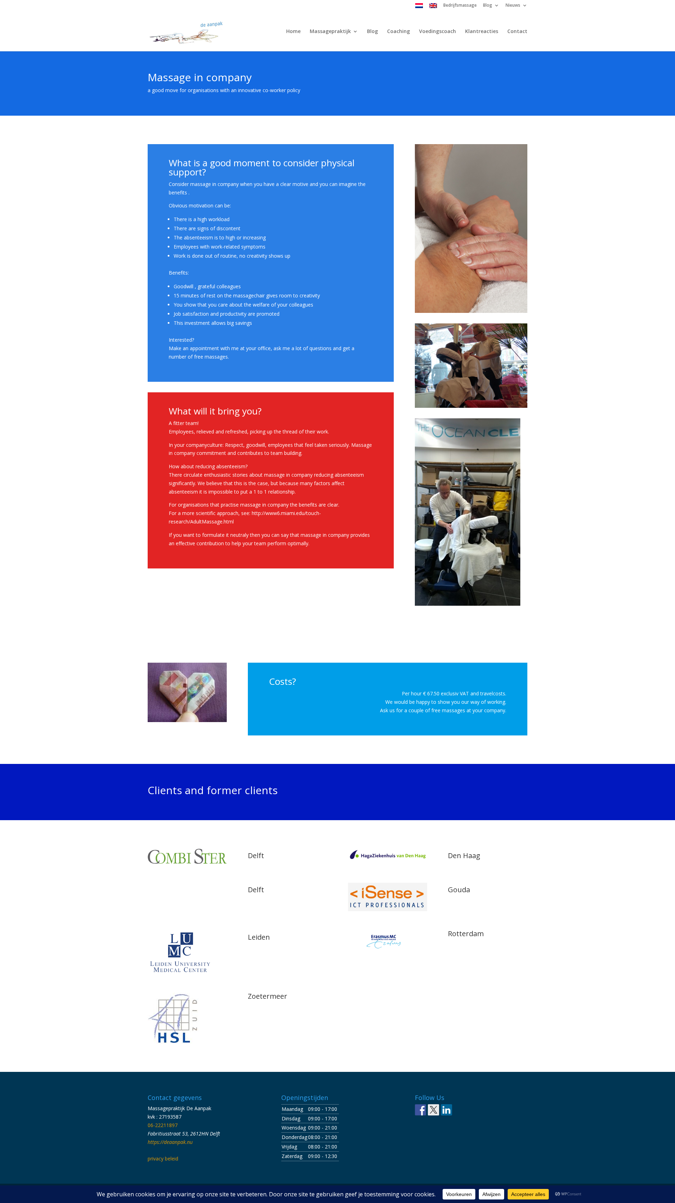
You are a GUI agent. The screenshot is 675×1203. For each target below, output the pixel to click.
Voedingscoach (437, 31)
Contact (517, 31)
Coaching (398, 31)
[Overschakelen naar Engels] (433, 7)
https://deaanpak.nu (170, 1142)
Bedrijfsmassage (460, 5)
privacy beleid (163, 1158)
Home (293, 31)
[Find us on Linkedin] (446, 1109)
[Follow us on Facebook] (420, 1109)
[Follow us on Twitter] (433, 1109)
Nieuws (513, 5)
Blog (487, 5)
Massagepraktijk (330, 31)
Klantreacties (481, 31)
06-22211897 (163, 1125)
